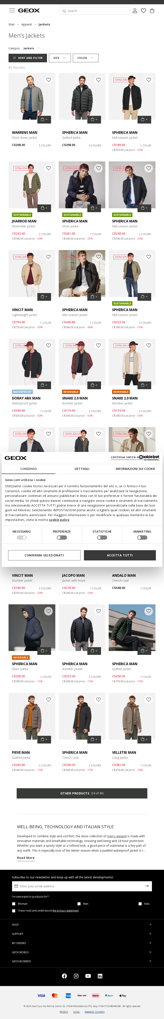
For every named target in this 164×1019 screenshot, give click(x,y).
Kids (146, 904)
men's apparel (117, 836)
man (12, 24)
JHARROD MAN (24, 221)
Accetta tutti (120, 555)
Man (85, 904)
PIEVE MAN (21, 752)
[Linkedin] (100, 977)
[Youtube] (88, 977)
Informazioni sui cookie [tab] (135, 469)
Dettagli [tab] (82, 469)
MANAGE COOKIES (94, 1011)
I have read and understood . (48, 910)
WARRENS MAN (24, 132)
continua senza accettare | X (134, 457)
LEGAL (76, 1011)
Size (56, 58)
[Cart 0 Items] (152, 12)
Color (82, 58)
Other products (82, 793)
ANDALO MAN (124, 575)
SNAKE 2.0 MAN (75, 398)
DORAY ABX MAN (26, 398)
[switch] (62, 537)
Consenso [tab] (28, 469)
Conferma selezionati (44, 555)
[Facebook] (64, 977)
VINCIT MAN (22, 309)
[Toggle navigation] (12, 11)
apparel (26, 24)
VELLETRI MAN (124, 752)
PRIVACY (64, 1011)
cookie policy (59, 520)
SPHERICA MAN (75, 132)
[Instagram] (76, 977)
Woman (22, 904)
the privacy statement (66, 910)
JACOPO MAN (73, 575)
